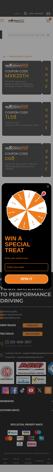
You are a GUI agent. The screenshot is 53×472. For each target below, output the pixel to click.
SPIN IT (26, 279)
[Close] (48, 186)
